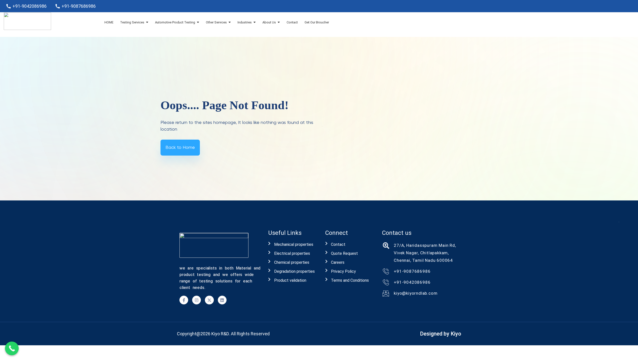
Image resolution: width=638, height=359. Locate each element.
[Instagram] (196, 300)
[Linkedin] (222, 300)
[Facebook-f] (183, 300)
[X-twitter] (209, 300)
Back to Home (180, 147)
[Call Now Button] (12, 348)
